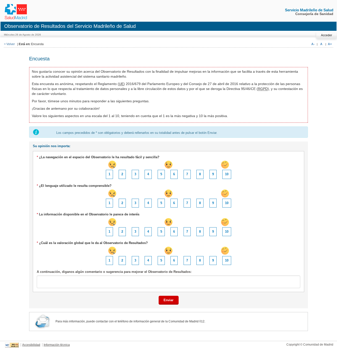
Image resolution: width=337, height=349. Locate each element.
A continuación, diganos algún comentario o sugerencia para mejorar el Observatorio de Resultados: (114, 272)
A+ (330, 44)
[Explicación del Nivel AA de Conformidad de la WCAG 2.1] (12, 345)
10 (226, 174)
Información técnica (57, 345)
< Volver (9, 44)
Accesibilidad (31, 345)
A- (313, 44)
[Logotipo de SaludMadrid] (15, 9)
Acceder (326, 35)
